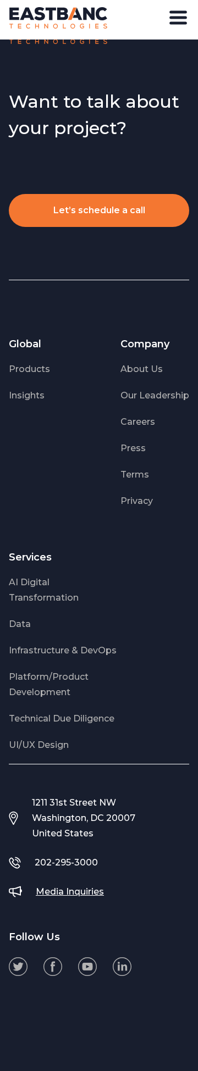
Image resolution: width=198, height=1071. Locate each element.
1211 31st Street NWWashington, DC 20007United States (83, 818)
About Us (141, 369)
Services (30, 557)
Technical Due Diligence (61, 718)
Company (144, 344)
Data (20, 624)
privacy (136, 501)
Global (25, 344)
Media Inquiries (70, 891)
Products (29, 369)
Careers (137, 422)
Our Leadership (154, 395)
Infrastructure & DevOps (63, 650)
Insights (27, 395)
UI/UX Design (39, 745)
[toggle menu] (178, 18)
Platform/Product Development (49, 684)
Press (133, 448)
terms (134, 474)
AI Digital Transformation (44, 590)
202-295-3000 (66, 862)
